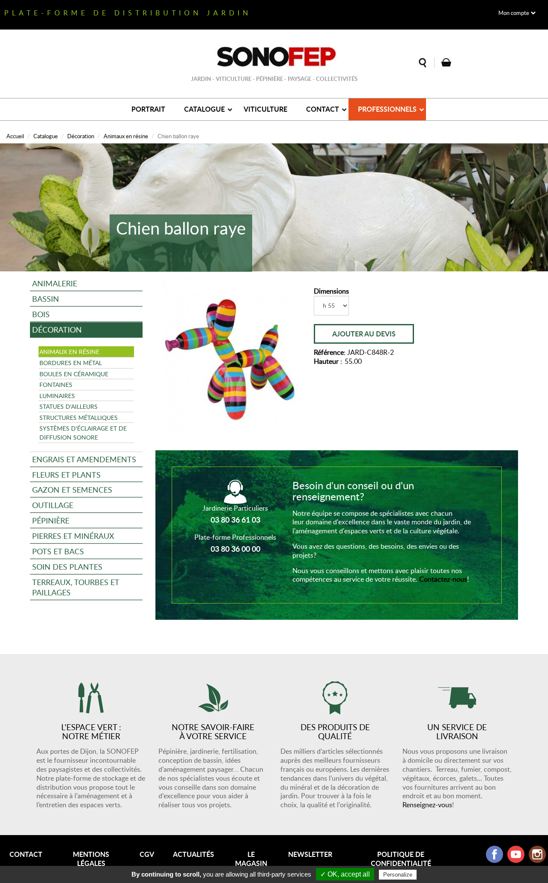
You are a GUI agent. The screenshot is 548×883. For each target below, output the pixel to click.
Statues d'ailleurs (68, 406)
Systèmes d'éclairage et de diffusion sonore (83, 432)
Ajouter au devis (364, 334)
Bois (41, 314)
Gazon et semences (72, 489)
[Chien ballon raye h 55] (232, 356)
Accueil (15, 136)
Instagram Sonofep (537, 854)
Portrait (148, 109)
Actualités (193, 854)
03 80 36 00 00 (235, 549)
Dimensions (331, 291)
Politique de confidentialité (401, 858)
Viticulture (265, 109)
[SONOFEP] (274, 57)
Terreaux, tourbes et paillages (75, 587)
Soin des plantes (67, 566)
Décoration (80, 136)
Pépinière (50, 520)
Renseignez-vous (427, 804)
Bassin (45, 298)
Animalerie (54, 283)
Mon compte (513, 13)
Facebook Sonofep (494, 854)
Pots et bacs (58, 551)
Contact (322, 109)
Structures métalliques (78, 417)
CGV (147, 854)
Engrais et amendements (84, 459)
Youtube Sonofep (515, 854)
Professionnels (387, 109)
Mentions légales (91, 858)
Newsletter (310, 854)
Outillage (52, 504)
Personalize (397, 874)
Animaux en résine (126, 136)
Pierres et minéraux (73, 535)
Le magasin (251, 858)
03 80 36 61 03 (235, 519)
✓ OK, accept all (345, 874)
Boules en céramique (73, 373)
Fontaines (55, 384)
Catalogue (204, 109)
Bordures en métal (70, 362)
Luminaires (57, 395)
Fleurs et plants (66, 474)
